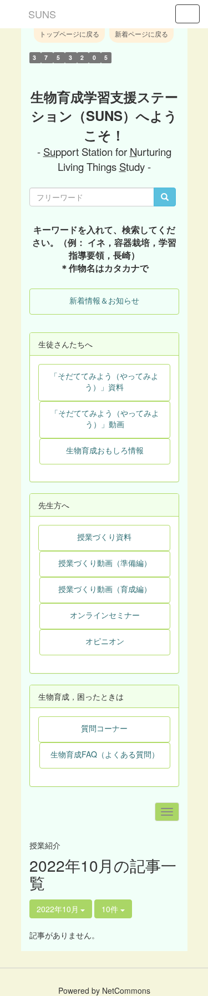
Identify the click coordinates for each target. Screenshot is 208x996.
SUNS (42, 14)
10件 (111, 908)
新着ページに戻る (141, 33)
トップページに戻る (69, 33)
